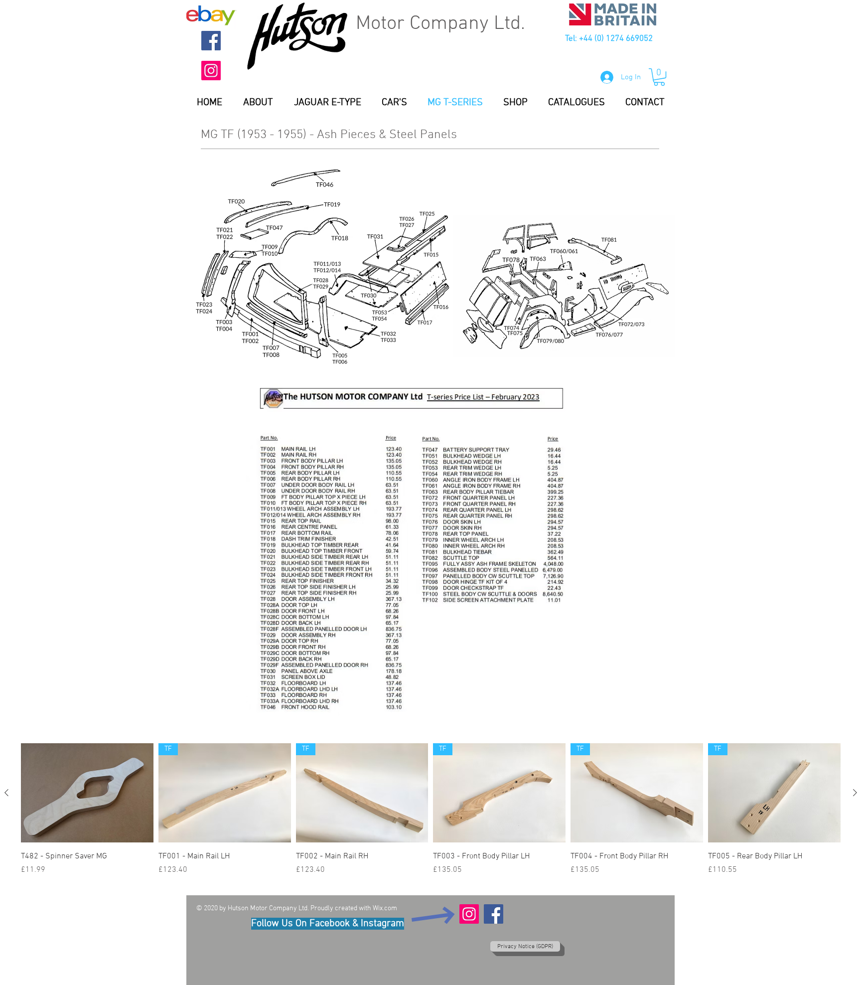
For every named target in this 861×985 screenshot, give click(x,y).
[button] (659, 77)
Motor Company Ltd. (440, 24)
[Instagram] (211, 70)
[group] (430, 815)
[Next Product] (855, 793)
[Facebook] (211, 40)
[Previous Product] (6, 793)
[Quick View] (87, 792)
